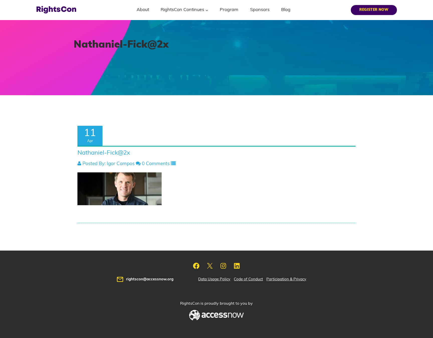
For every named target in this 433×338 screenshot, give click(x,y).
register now (373, 10)
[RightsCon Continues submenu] (206, 10)
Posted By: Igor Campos (108, 163)
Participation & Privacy (286, 279)
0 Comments (155, 163)
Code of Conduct (248, 279)
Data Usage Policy (214, 279)
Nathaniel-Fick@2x (103, 153)
